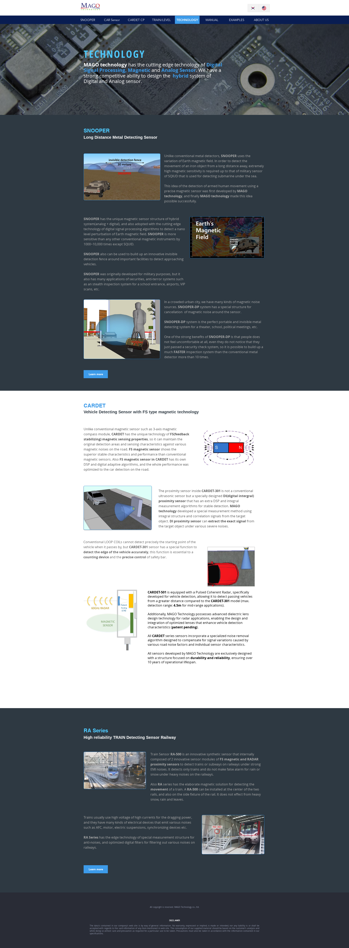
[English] (264, 8)
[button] (187, 20)
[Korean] (253, 8)
